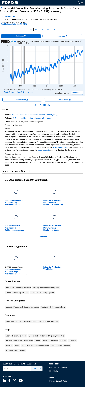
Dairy (8, 336)
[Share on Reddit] (44, 105)
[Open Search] (78, 2)
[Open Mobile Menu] (82, 2)
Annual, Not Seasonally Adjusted (18, 288)
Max (48, 30)
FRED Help (53, 371)
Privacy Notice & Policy (58, 381)
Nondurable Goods (19, 336)
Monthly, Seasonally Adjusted (17, 293)
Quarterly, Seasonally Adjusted (42, 293)
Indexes (9, 346)
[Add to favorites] (1, 8)
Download (61, 36)
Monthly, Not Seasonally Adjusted (46, 288)
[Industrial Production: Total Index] (54, 258)
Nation (16, 346)
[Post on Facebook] (40, 105)
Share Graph (21, 100)
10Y (42, 30)
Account (62, 100)
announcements (44, 150)
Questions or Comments (58, 367)
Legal (51, 377)
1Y (31, 30)
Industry (63, 341)
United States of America (61, 346)
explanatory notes (60, 147)
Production (28, 341)
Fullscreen (76, 93)
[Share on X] (36, 105)
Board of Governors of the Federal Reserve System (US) (34, 115)
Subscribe (36, 368)
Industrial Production (14, 341)
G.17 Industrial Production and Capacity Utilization (32, 118)
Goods (37, 341)
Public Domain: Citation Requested (35, 346)
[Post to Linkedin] (48, 105)
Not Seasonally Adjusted (15, 350)
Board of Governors (50, 341)
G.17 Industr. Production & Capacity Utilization (46, 336)
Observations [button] (7, 17)
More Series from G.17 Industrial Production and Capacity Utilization (32, 321)
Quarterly (72, 341)
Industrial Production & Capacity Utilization (22, 307)
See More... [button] (43, 237)
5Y (36, 30)
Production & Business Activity (53, 307)
